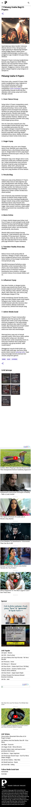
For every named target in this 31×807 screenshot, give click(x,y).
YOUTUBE (4, 774)
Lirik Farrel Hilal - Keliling (7, 764)
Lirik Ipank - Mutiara (6, 653)
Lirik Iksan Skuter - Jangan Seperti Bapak (12, 673)
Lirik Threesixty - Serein (7, 661)
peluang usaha (20, 352)
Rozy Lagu (11, 790)
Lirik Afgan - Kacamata (7, 744)
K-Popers (14, 359)
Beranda (10, 785)
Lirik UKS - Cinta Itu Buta (8, 655)
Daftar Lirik (16, 785)
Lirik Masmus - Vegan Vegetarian (10, 753)
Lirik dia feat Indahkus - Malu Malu (10, 760)
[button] (3, 14)
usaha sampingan (15, 88)
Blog (8, 359)
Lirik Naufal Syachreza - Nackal (9, 762)
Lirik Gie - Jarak (5, 679)
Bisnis (3, 359)
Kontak (3, 787)
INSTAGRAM (4, 771)
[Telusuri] (29, 3)
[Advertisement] (15, 426)
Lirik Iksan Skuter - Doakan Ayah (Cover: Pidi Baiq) (15, 666)
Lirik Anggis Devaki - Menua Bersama (11, 747)
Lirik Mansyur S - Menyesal (8, 664)
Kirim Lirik (22, 785)
